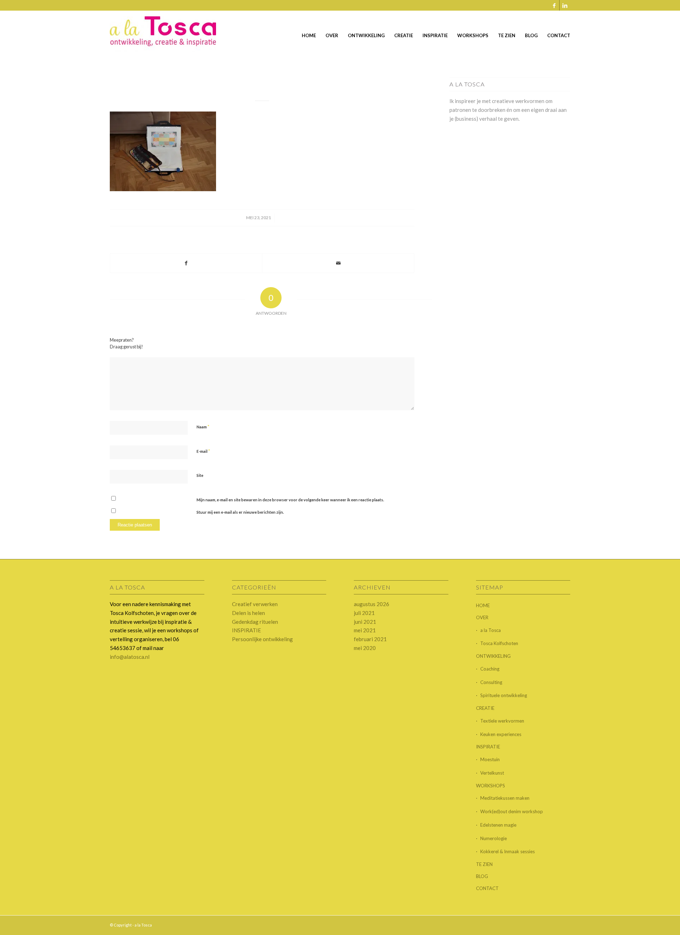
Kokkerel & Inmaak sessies (507, 851)
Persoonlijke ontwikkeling (262, 639)
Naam (203, 426)
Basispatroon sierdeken (262, 84)
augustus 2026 (371, 604)
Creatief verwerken (255, 604)
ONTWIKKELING (493, 656)
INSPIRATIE (246, 630)
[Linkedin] (565, 5)
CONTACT (487, 888)
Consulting (491, 682)
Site (200, 475)
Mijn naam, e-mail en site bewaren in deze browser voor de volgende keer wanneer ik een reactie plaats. (290, 499)
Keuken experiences (500, 734)
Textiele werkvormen (502, 721)
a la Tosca (490, 630)
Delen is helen (248, 613)
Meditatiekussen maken (504, 798)
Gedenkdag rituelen (255, 621)
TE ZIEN (484, 864)
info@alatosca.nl (129, 657)
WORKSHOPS (490, 785)
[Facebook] (554, 5)
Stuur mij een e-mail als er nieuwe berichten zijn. (240, 512)
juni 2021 (365, 621)
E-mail (203, 451)
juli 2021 (364, 613)
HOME (483, 605)
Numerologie (493, 838)
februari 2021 (370, 639)
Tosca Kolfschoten (499, 643)
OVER (482, 617)
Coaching (489, 669)
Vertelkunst (492, 773)
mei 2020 (365, 648)
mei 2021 (365, 630)
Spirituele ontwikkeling (503, 695)
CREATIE (485, 708)
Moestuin (490, 759)
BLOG (482, 876)
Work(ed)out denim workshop (512, 811)
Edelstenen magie (498, 825)
